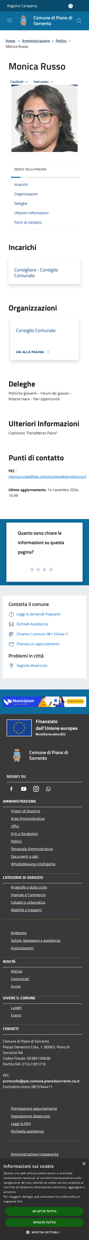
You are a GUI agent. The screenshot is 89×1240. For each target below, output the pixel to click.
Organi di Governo (25, 811)
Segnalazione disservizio (30, 1116)
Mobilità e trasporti (26, 910)
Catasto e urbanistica (28, 902)
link (19, 1201)
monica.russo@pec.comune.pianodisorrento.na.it (47, 476)
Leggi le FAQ (21, 1123)
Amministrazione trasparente (34, 1154)
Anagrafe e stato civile (29, 887)
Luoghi (16, 1007)
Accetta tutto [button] (44, 1211)
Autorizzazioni (22, 948)
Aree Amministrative (28, 818)
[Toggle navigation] (9, 20)
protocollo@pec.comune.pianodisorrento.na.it (41, 1081)
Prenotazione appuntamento (34, 1108)
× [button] (83, 1164)
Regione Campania (22, 6)
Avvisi (16, 986)
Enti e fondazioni (24, 833)
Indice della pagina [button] (30, 169)
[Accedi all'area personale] (70, 6)
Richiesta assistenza (27, 1131)
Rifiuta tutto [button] (44, 1222)
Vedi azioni (41, 81)
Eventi (16, 1015)
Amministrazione (36, 41)
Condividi (17, 81)
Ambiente (19, 933)
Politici (61, 41)
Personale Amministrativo (32, 849)
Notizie (16, 971)
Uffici (15, 826)
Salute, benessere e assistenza (35, 940)
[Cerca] (79, 21)
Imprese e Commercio (28, 895)
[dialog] (44, 1199)
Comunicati (20, 979)
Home (10, 41)
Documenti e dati (24, 856)
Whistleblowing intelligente (33, 864)
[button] (44, 1232)
